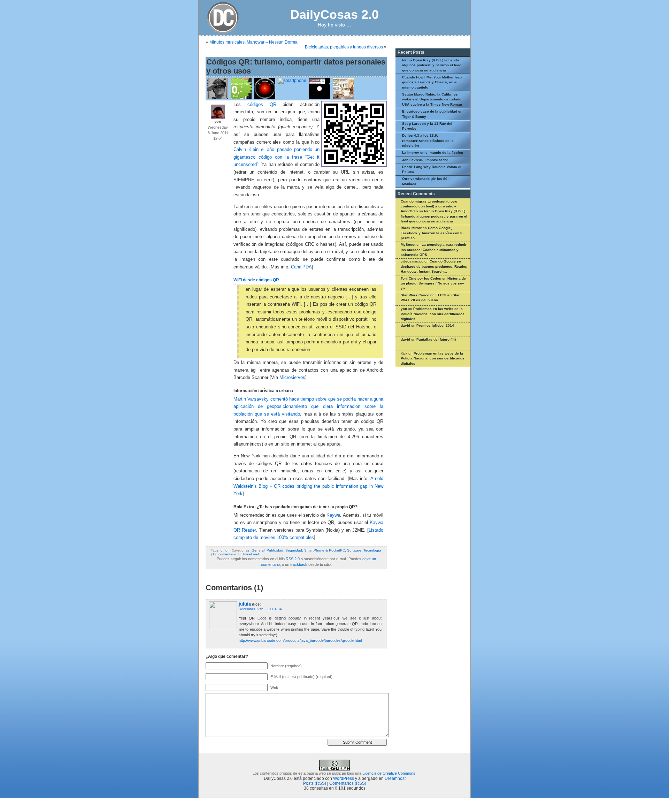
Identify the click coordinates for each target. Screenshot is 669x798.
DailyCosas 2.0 (334, 14)
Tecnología (372, 550)
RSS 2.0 (293, 559)
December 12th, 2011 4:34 (260, 609)
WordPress (343, 778)
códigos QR (261, 104)
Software (354, 550)
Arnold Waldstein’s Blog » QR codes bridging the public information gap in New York (308, 486)
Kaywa (333, 515)
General (258, 550)
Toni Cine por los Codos (421, 278)
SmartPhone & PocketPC (324, 550)
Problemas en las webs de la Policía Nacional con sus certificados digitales (432, 314)
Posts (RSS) (314, 783)
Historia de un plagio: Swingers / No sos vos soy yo (433, 283)
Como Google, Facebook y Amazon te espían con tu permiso (432, 233)
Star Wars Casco (415, 295)
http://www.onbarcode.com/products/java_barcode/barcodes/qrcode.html (300, 640)
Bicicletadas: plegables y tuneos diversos (344, 47)
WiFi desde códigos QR (256, 280)
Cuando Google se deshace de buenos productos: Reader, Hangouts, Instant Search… (434, 266)
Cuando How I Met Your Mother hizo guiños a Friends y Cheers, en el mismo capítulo (432, 82)
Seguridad (293, 550)
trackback (298, 564)
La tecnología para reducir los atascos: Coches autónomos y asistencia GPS (434, 250)
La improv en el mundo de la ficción (432, 152)
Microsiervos (292, 377)
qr (222, 550)
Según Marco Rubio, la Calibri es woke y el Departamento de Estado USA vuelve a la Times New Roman (432, 99)
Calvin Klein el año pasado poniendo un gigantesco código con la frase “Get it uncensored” (276, 157)
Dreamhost (395, 778)
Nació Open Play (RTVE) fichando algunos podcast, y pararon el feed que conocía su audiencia (431, 65)
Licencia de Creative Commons (388, 773)
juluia (245, 604)
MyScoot (408, 244)
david (405, 325)
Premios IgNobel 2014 (435, 325)
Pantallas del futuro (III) (436, 339)
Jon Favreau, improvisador (425, 160)
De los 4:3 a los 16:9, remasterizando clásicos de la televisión (428, 140)
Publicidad (275, 550)
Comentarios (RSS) (347, 783)
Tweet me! (251, 554)
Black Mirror (411, 228)
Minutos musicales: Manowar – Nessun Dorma (253, 42)
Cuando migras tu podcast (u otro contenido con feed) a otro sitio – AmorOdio (429, 206)
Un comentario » (226, 554)
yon (404, 309)
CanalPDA (301, 267)
